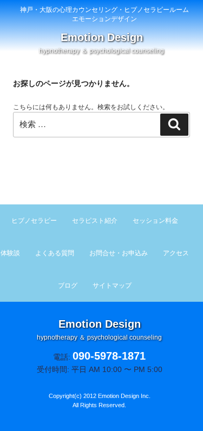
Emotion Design (101, 43)
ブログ (67, 285)
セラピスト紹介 (94, 220)
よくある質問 (54, 253)
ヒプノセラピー (34, 220)
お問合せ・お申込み (118, 253)
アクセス (176, 253)
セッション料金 (155, 220)
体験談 (10, 253)
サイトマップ (112, 285)
